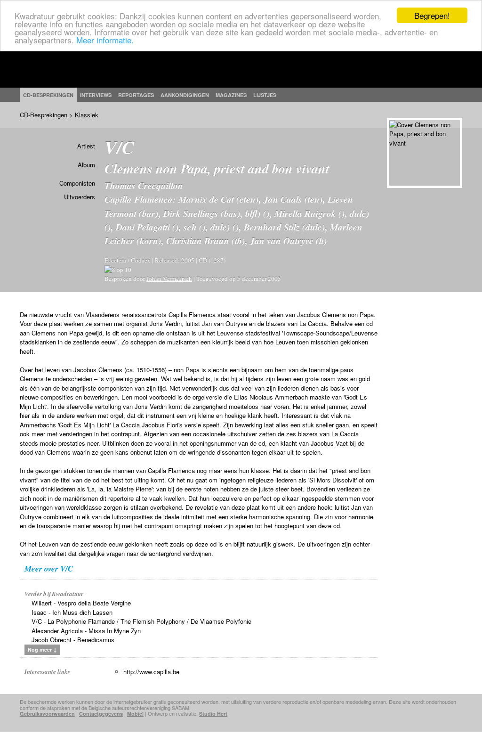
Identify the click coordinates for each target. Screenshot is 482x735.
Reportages (136, 95)
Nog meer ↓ (42, 649)
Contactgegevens (101, 713)
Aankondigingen (185, 95)
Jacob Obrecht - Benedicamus (73, 639)
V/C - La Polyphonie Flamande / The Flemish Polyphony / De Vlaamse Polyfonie (141, 621)
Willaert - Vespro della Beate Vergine (81, 602)
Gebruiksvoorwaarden (47, 713)
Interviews (96, 95)
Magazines (231, 95)
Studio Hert (213, 713)
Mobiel (135, 713)
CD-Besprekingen (43, 114)
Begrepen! (432, 15)
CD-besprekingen (48, 95)
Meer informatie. (105, 40)
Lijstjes (264, 95)
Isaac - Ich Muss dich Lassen (72, 612)
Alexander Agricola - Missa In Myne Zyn (86, 630)
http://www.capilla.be (151, 671)
